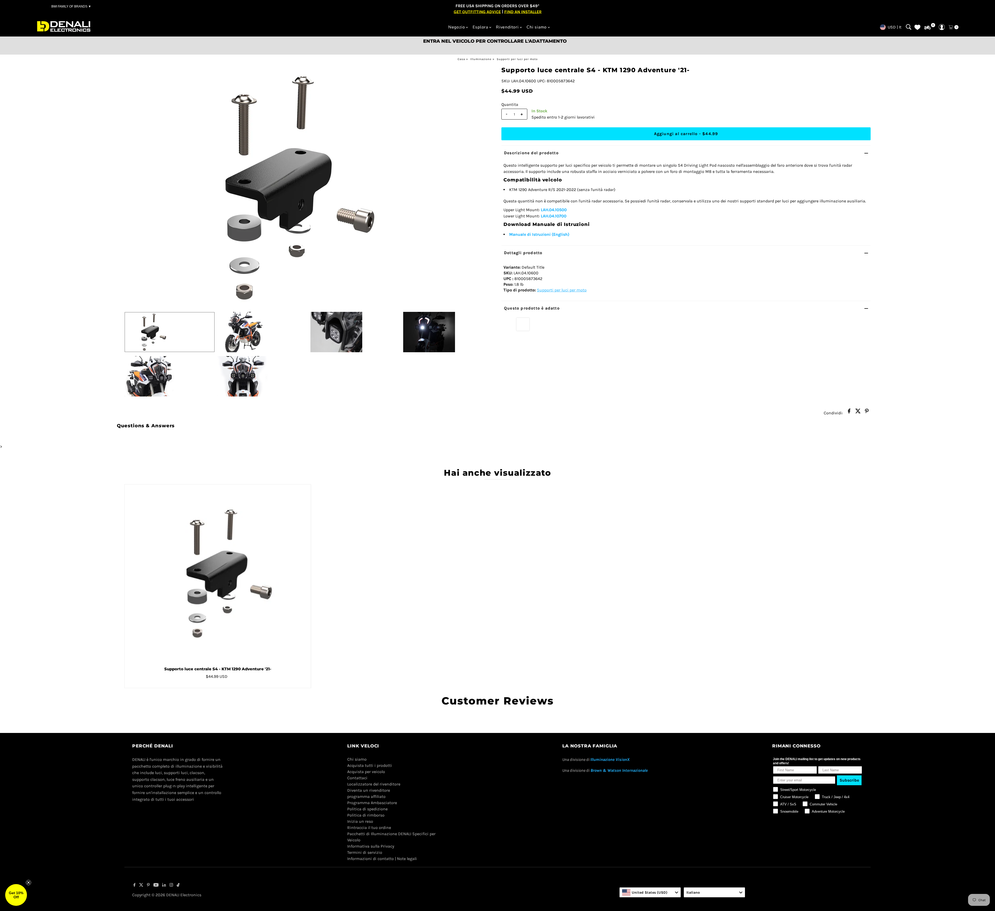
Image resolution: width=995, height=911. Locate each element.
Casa (461, 59)
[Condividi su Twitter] (858, 412)
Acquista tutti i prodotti (369, 765)
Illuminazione (481, 59)
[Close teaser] (28, 882)
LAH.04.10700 (553, 216)
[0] (927, 27)
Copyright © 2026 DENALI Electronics (166, 894)
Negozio (456, 27)
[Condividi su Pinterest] (867, 412)
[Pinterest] (148, 885)
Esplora (480, 27)
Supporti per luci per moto (517, 59)
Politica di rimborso (366, 815)
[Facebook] (134, 885)
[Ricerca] (908, 27)
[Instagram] (171, 885)
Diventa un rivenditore (368, 790)
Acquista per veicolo (366, 771)
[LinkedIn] (164, 885)
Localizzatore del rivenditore (373, 784)
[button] (16, 895)
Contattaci (357, 777)
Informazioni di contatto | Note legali (382, 858)
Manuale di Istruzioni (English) (539, 234)
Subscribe (849, 780)
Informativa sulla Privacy (370, 846)
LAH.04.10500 (554, 209)
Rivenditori (507, 27)
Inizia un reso (360, 821)
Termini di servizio (364, 852)
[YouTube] (156, 885)
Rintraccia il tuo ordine (369, 827)
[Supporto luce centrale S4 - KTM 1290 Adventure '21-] (218, 573)
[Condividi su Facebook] (849, 412)
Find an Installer (523, 11)
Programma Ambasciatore (372, 802)
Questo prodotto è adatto (532, 308)
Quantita (509, 104)
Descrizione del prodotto (531, 152)
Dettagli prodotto (523, 252)
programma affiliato (366, 796)
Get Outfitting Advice (477, 11)
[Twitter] (141, 885)
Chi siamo (537, 27)
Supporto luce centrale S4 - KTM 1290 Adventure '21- (217, 668)
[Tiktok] (178, 885)
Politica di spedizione (367, 808)
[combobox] (650, 892)
